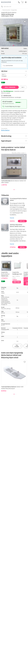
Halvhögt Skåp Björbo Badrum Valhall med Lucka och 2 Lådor (17, 225)
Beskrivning (6, 136)
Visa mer (12, 218)
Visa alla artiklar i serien (18, 153)
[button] (14, 50)
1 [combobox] (23, 87)
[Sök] (2, 6)
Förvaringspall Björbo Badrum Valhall (18, 199)
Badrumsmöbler (6, 10)
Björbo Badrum (5, 130)
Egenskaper (6, 141)
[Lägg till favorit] (25, 22)
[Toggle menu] (26, 2)
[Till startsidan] (6, 2)
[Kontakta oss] (19, 2)
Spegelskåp (14, 10)
